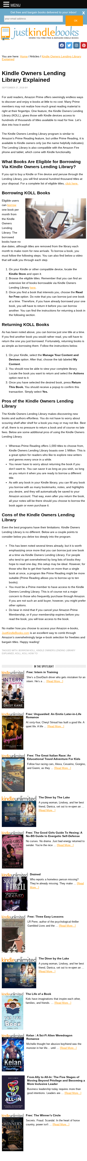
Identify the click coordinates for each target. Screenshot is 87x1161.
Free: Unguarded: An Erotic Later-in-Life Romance (53, 715)
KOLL (18, 653)
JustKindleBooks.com (15, 632)
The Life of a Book (38, 993)
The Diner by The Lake (54, 797)
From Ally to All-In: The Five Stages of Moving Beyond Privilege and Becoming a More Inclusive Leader (56, 1080)
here (33, 287)
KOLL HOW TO (30, 653)
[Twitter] (69, 45)
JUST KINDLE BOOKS (43, 33)
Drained (35, 874)
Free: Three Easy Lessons (46, 916)
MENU (15, 5)
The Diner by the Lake (54, 958)
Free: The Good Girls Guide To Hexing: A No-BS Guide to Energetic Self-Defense (54, 834)
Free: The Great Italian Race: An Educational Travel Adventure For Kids (53, 757)
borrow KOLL (27, 650)
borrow (11, 205)
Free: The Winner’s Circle (43, 1115)
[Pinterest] (84, 45)
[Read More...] (54, 681)
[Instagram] (76, 45)
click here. (71, 183)
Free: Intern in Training (42, 672)
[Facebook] (62, 45)
